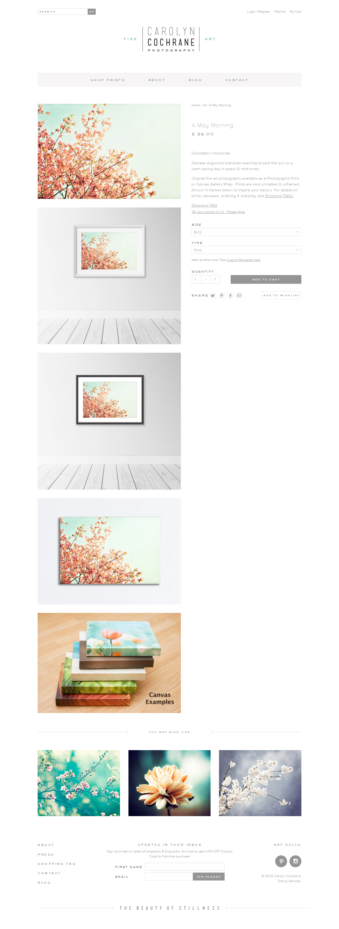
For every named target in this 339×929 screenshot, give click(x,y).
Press (46, 854)
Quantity (202, 271)
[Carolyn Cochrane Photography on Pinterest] (281, 862)
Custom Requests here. (244, 260)
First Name (128, 867)
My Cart (295, 12)
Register (264, 12)
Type (197, 243)
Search (47, 11)
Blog (195, 80)
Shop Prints (108, 80)
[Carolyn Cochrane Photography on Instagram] (295, 862)
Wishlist (280, 12)
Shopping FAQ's (279, 196)
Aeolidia (295, 881)
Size (196, 224)
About (157, 80)
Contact (237, 80)
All (205, 105)
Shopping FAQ (204, 205)
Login (251, 12)
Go (92, 11)
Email (121, 876)
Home (195, 105)
